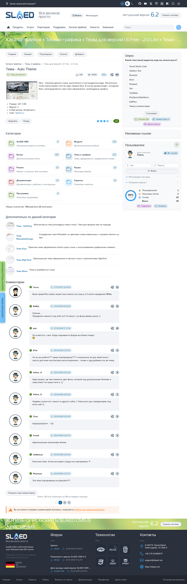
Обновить (162, 206)
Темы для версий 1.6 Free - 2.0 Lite (122, 40)
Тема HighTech (23, 260)
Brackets (133, 75)
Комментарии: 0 (162, 119)
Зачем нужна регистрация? (22, 3)
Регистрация (92, 15)
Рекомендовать (178, 3)
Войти (153, 171)
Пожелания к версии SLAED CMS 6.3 (68, 556)
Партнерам (43, 27)
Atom (131, 80)
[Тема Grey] (10, 248)
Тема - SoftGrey (24, 226)
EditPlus (133, 102)
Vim (131, 88)
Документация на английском (173, 3)
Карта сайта (121, 579)
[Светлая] (122, 3)
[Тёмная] (132, 3)
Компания (108, 27)
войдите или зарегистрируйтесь (89, 509)
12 (117, 287)
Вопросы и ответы (63, 579)
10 (117, 328)
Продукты (18, 27)
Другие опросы (154, 124)
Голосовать (151, 113)
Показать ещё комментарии (21, 493)
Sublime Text (135, 71)
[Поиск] (178, 27)
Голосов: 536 (143, 119)
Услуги (30, 27)
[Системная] (127, 3)
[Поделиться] (112, 75)
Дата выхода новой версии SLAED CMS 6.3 (71, 568)
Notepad (133, 84)
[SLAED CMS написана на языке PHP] (100, 549)
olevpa (56, 549)
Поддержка (59, 27)
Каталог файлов (77, 27)
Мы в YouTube (145, 3)
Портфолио (103, 579)
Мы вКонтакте (156, 3)
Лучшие (28, 54)
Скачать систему (170, 15)
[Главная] (8, 27)
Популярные (46, 54)
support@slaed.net (153, 560)
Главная (12, 54)
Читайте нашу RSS (162, 3)
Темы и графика (64, 40)
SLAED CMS (11, 547)
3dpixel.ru (19, 113)
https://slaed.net (152, 567)
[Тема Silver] (10, 271)
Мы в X (150, 3)
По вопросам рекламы (174, 579)
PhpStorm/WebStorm (139, 97)
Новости (94, 27)
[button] (77, 15)
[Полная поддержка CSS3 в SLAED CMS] (100, 561)
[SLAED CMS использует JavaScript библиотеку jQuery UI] (125, 561)
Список (63, 54)
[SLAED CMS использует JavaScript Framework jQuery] (113, 561)
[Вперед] (69, 502)
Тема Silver (21, 271)
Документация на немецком (167, 3)
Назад (26, 121)
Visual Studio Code (138, 66)
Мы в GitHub (139, 3)
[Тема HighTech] (10, 260)
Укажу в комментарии (139, 106)
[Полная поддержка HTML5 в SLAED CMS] (125, 549)
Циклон (54, 545)
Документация (85, 579)
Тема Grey (21, 248)
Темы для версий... (18, 75)
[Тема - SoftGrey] (10, 226)
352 (117, 75)
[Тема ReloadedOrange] (10, 237)
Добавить (79, 54)
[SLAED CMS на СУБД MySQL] (113, 549)
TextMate (133, 93)
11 (117, 306)
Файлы (45, 579)
